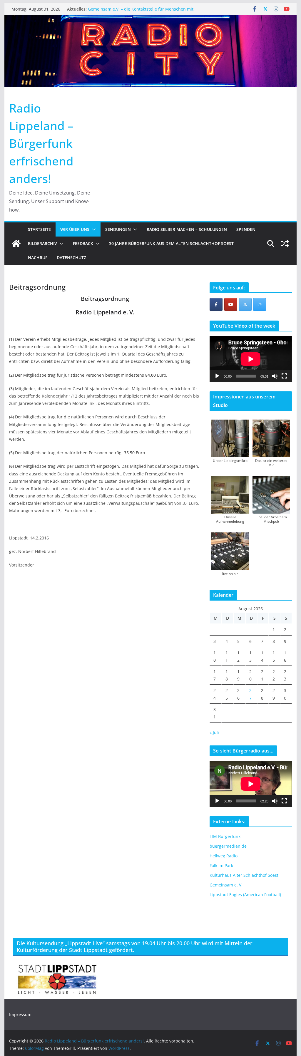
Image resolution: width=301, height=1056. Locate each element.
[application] (251, 359)
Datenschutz (71, 257)
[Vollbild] (284, 376)
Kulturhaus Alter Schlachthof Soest (244, 875)
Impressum (20, 1014)
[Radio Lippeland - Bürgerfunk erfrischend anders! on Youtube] (230, 304)
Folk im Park (221, 865)
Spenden (245, 229)
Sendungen (118, 229)
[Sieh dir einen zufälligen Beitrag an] (285, 244)
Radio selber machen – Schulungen (187, 229)
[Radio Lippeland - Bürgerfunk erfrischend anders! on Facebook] (216, 304)
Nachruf (37, 257)
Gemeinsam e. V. (226, 885)
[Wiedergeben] (217, 376)
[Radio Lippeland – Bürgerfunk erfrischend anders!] (150, 19)
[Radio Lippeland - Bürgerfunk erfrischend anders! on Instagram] (259, 304)
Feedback (83, 243)
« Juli (214, 732)
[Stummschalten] (275, 376)
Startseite (39, 229)
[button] (92, 229)
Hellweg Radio (224, 856)
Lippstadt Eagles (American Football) (245, 894)
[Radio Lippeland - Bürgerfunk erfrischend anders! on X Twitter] (245, 304)
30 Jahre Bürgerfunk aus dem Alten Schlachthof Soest (171, 243)
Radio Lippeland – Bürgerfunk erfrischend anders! (41, 143)
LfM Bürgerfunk (225, 836)
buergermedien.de (228, 846)
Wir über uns (74, 229)
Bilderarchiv (42, 243)
